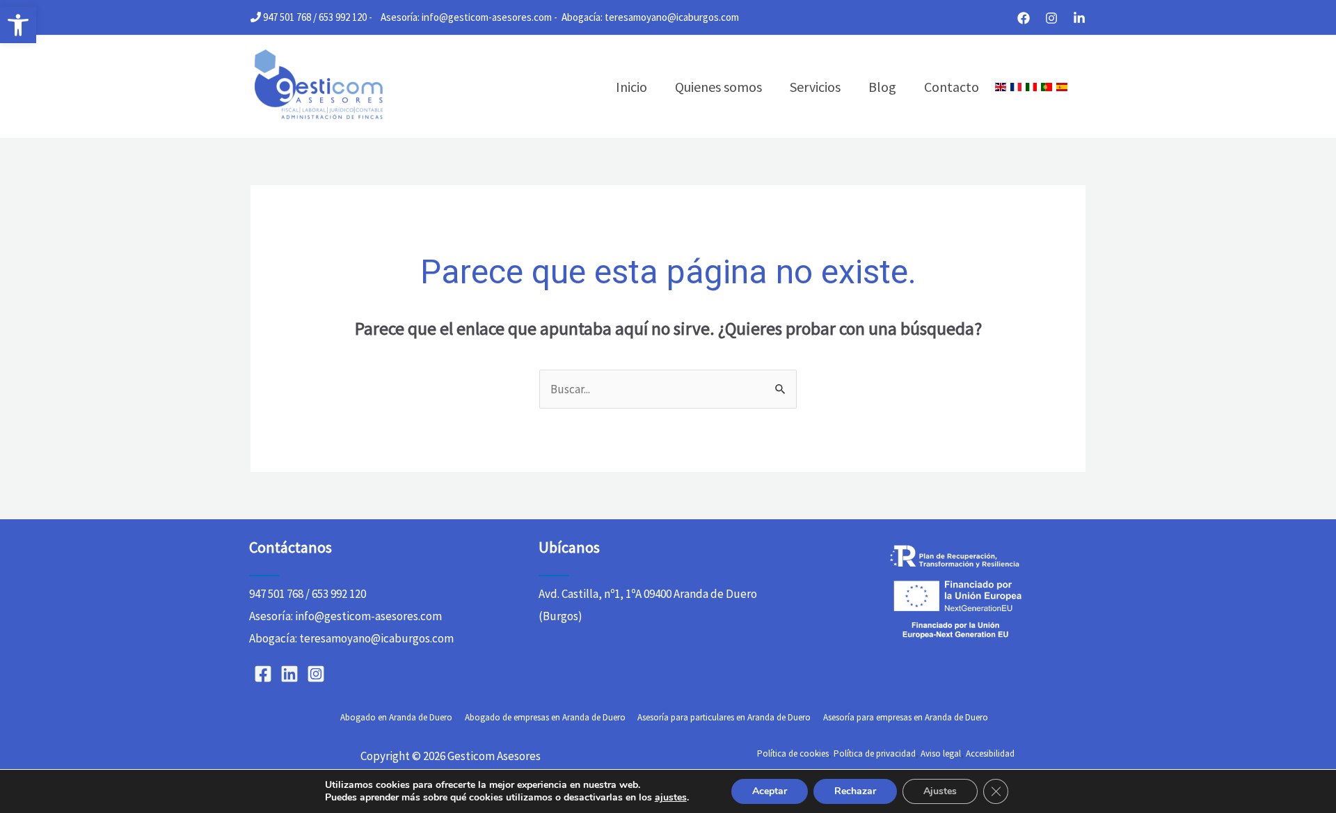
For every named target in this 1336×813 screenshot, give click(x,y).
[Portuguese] (1046, 87)
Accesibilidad (990, 753)
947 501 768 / (290, 17)
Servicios (815, 86)
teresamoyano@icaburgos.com (672, 17)
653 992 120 (343, 17)
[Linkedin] (1079, 18)
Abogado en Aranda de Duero (396, 717)
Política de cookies (793, 753)
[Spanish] (1061, 87)
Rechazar (855, 791)
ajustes (671, 797)
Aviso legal (941, 753)
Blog (882, 86)
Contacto (951, 86)
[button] (18, 25)
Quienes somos (718, 86)
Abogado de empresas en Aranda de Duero (545, 717)
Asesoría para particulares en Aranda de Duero (724, 717)
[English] (1000, 87)
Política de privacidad (875, 753)
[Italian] (1031, 87)
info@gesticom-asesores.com (487, 17)
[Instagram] (1051, 18)
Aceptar (769, 791)
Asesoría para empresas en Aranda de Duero (905, 717)
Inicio (631, 86)
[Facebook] (1023, 18)
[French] (1015, 87)
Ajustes (940, 791)
